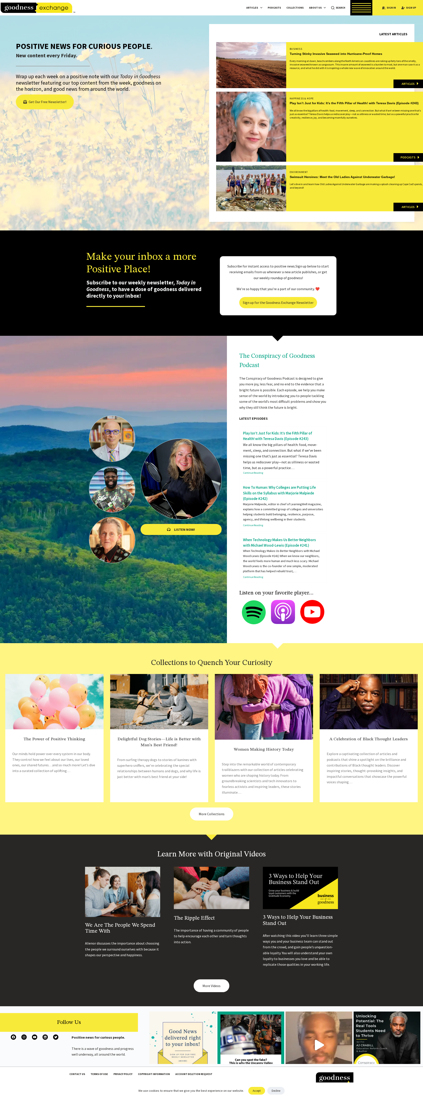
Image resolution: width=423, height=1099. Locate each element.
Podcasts (274, 7)
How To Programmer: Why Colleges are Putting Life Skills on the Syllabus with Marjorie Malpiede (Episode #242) (279, 493)
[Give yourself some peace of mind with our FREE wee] (182, 1045)
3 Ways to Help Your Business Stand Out (298, 920)
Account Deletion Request (193, 1074)
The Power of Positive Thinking (54, 739)
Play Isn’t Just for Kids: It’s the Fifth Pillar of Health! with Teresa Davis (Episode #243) (277, 436)
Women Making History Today (264, 749)
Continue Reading (253, 472)
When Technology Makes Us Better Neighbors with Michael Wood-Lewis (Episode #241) (279, 542)
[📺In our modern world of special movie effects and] (250, 1045)
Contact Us (77, 1074)
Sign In (391, 7)
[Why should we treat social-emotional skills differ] (387, 1045)
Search (340, 7)
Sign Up (411, 7)
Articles (252, 7)
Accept (257, 1091)
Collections (295, 7)
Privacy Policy (122, 1074)
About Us (315, 7)
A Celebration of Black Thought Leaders (368, 739)
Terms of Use (99, 1074)
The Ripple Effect (194, 918)
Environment (299, 172)
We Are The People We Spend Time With (120, 928)
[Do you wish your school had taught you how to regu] (319, 1045)
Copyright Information (154, 1074)
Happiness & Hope (302, 98)
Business (296, 48)
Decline (276, 1091)
